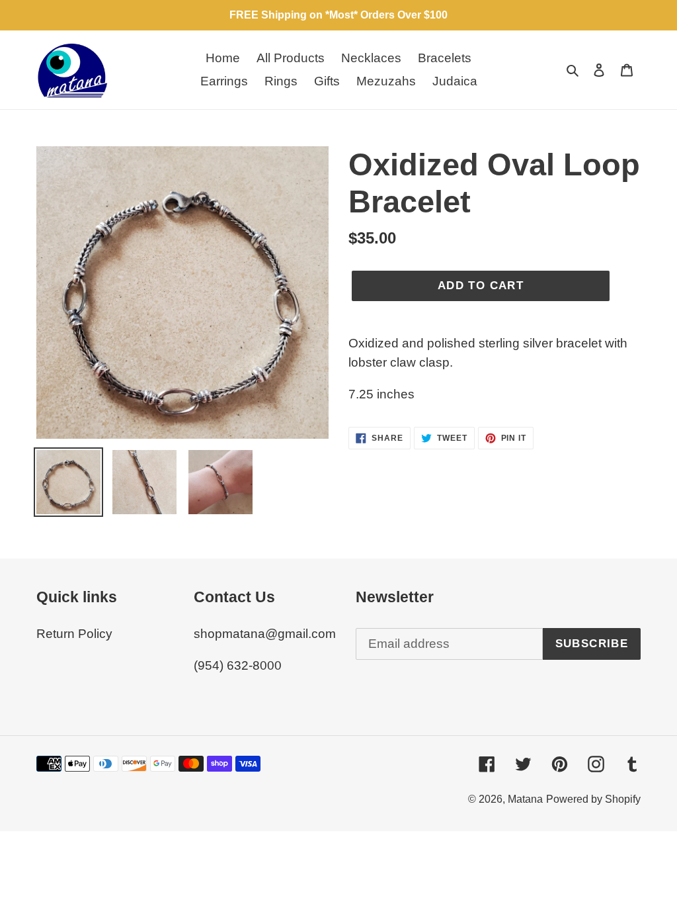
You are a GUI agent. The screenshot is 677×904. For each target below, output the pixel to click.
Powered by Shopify (593, 799)
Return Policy (74, 634)
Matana (525, 799)
